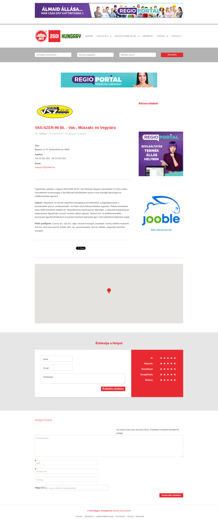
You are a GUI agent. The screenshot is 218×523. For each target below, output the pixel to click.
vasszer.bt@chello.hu (45, 167)
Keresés (89, 36)
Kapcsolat (176, 36)
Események (148, 36)
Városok (161, 36)
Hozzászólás (42, 438)
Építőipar (43, 134)
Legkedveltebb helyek (125, 36)
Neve (45, 359)
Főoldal (36, 133)
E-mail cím (41, 471)
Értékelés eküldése (113, 389)
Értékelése (48, 377)
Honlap (40, 480)
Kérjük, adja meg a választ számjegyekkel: (56, 488)
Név (37, 463)
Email (45, 368)
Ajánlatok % (102, 36)
